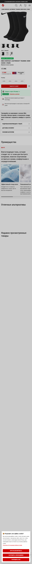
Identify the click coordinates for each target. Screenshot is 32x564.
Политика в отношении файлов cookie (12, 545)
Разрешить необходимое (16, 555)
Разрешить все (16, 559)
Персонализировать (16, 550)
